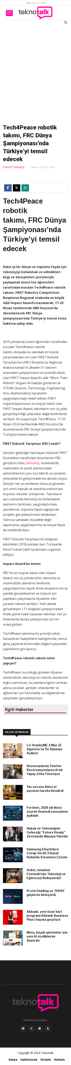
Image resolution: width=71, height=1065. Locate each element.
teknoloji (32, 463)
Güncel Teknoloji (13, 167)
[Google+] (39, 1029)
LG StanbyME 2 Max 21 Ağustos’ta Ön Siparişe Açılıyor (45, 749)
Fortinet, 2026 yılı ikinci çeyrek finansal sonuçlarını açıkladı (47, 811)
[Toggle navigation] (9, 13)
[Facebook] (23, 1029)
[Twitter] (31, 1029)
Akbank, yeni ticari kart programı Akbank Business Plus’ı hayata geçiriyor (47, 915)
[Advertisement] (35, 73)
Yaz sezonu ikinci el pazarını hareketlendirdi (45, 788)
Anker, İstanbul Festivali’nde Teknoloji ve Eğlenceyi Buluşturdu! (46, 874)
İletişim (45, 1059)
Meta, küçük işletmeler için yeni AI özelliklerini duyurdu (47, 936)
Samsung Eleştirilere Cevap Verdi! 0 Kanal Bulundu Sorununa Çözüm (47, 853)
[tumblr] (48, 1029)
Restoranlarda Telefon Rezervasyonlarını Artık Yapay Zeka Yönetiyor (45, 770)
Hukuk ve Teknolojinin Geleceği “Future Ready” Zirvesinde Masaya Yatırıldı (47, 832)
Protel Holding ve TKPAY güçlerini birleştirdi (45, 893)
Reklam (59, 1059)
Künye (13, 1059)
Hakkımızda (29, 1059)
